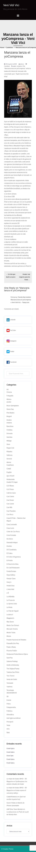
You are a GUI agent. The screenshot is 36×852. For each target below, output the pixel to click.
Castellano (9, 47)
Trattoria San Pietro (13, 672)
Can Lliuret (10, 504)
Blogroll (9, 416)
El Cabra (9, 553)
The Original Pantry (13, 668)
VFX (8, 729)
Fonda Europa (11, 571)
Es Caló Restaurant (13, 567)
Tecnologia (10, 690)
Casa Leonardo (12, 524)
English (9, 472)
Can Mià (9, 507)
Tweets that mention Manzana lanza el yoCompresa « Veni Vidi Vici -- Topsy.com (21, 299)
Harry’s (9, 582)
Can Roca (10, 514)
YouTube (13, 330)
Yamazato (10, 683)
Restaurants (10, 479)
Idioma (9, 462)
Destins (9, 420)
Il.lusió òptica (10, 748)
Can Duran (10, 500)
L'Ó (8, 593)
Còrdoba (9, 430)
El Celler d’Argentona (14, 557)
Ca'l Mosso (10, 486)
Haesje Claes (11, 578)
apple (14, 66)
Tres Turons (10, 676)
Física (9, 704)
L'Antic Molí (10, 589)
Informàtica (10, 714)
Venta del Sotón (12, 679)
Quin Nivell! (10, 476)
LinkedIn (13, 320)
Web (8, 732)
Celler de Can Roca (13, 531)
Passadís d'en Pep (13, 643)
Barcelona (10, 426)
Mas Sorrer (10, 622)
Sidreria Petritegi (12, 661)
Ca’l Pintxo (10, 489)
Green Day (10, 409)
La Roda (9, 607)
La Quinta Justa (12, 604)
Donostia (9, 433)
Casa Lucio (10, 528)
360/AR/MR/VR (12, 693)
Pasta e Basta (11, 647)
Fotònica (9, 711)
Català (9, 468)
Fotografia (10, 396)
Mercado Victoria (12, 629)
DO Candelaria (11, 549)
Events (9, 700)
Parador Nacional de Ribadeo (16, 640)
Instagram (13, 341)
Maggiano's (10, 618)
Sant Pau (10, 658)
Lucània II (10, 614)
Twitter (12, 351)
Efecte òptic (10, 755)
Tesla (8, 725)
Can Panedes (11, 511)
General (9, 459)
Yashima (9, 686)
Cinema (9, 392)
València (9, 455)
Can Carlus (10, 496)
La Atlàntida (10, 596)
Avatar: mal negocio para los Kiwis (24, 277)
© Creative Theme (7, 849)
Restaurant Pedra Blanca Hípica (17, 654)
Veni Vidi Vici (11, 5)
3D (7, 696)
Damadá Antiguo (12, 542)
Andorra (9, 423)
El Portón (10, 560)
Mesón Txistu (11, 632)
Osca (8, 444)
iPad (24, 66)
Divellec (9, 546)
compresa (19, 66)
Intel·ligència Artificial (13, 718)
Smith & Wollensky (13, 665)
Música (9, 399)
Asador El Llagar (12, 482)
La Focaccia (11, 600)
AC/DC (9, 402)
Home (2, 47)
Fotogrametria (11, 707)
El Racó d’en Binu (12, 564)
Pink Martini (10, 413)
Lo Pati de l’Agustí (12, 611)
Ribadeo (9, 451)
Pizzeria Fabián (12, 650)
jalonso (22, 64)
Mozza (9, 636)
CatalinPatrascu (12, 796)
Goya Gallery (11, 575)
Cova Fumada (11, 535)
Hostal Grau (10, 585)
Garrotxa (9, 437)
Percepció (10, 722)
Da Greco (10, 539)
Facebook (13, 362)
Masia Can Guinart (13, 625)
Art (7, 389)
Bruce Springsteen (13, 405)
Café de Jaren (11, 493)
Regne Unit (10, 448)
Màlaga (9, 441)
